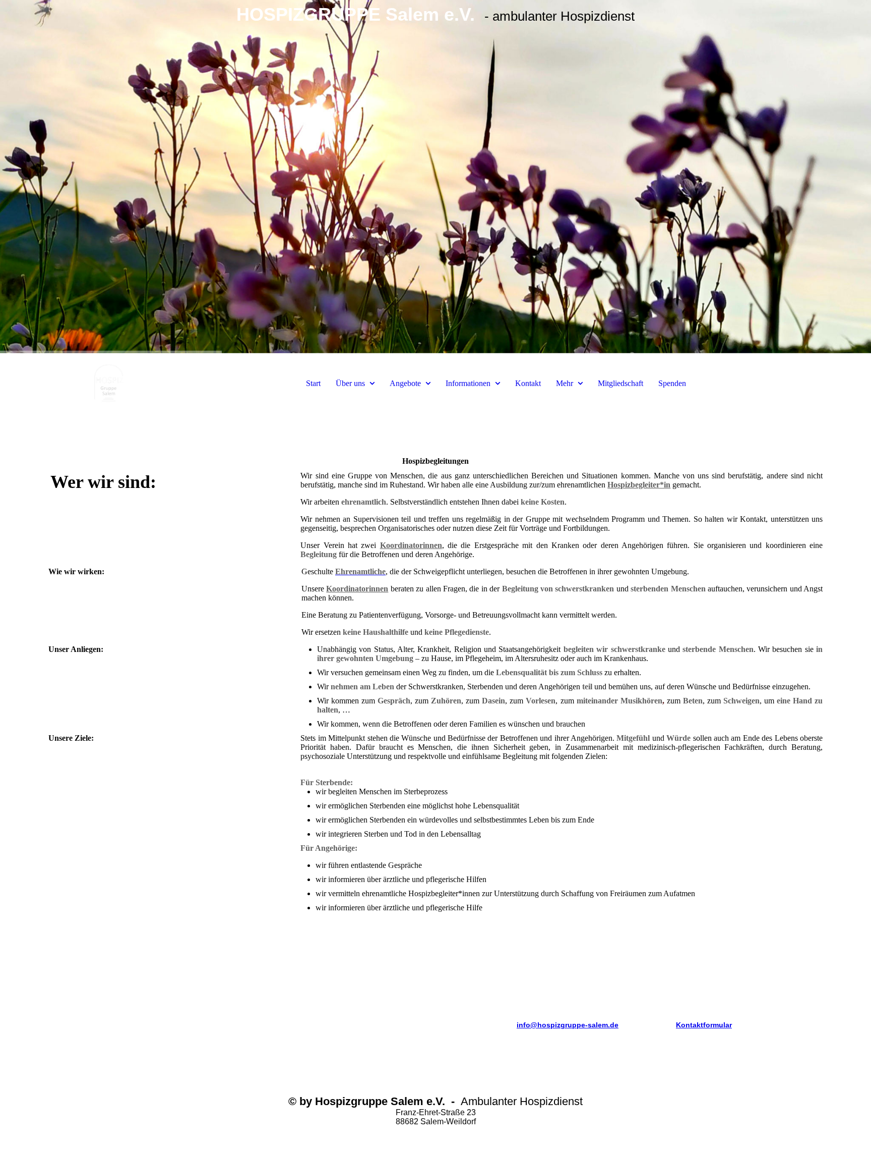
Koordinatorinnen (411, 545)
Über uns (350, 383)
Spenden (672, 383)
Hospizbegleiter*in (638, 484)
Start (313, 383)
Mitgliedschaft (620, 383)
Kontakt (528, 383)
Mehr (564, 383)
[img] (435, 176)
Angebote (405, 383)
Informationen (468, 383)
